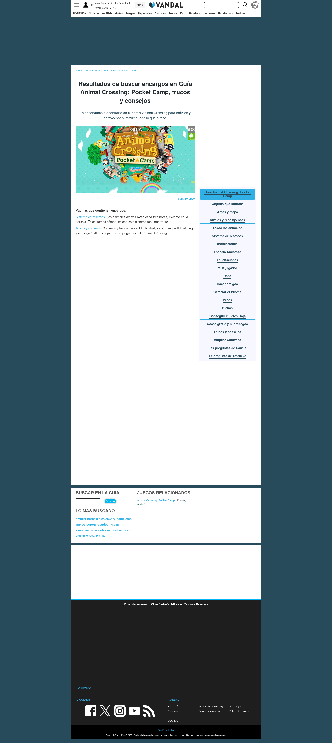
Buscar (110, 501)
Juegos (130, 13)
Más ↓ (140, 5)
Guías (119, 13)
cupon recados (97, 524)
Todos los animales (227, 227)
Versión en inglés (166, 730)
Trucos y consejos (88, 228)
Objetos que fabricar (227, 203)
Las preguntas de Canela (227, 347)
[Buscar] (244, 5)
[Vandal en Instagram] (120, 710)
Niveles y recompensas (227, 220)
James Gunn (101, 8)
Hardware (209, 13)
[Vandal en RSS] (149, 710)
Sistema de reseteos (90, 216)
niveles (105, 530)
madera (94, 530)
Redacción (173, 706)
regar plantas (97, 535)
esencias (82, 530)
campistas (124, 518)
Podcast (241, 13)
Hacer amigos (227, 283)
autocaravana (107, 519)
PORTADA (79, 13)
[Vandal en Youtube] (134, 710)
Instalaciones (227, 243)
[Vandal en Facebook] (91, 710)
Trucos (173, 13)
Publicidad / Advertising (211, 706)
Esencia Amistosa (227, 251)
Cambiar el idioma (227, 291)
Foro (183, 13)
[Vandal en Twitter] (105, 710)
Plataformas (225, 13)
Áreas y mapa (227, 211)
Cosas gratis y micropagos (227, 323)
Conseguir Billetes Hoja (227, 316)
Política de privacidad (210, 711)
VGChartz (173, 721)
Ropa (227, 276)
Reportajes (145, 13)
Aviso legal (235, 706)
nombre (117, 530)
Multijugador (227, 267)
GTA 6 (113, 8)
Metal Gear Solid (103, 3)
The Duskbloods (122, 3)
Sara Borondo (186, 198)
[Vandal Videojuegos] (166, 4)
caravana (80, 524)
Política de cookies (239, 711)
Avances (160, 13)
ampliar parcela (87, 518)
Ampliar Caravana (227, 339)
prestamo (82, 535)
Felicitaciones (227, 260)
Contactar (173, 711)
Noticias (94, 13)
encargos (114, 524)
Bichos (227, 307)
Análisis (107, 13)
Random (194, 13)
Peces (227, 300)
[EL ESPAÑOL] (255, 5)
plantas (126, 530)
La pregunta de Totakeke (227, 356)
